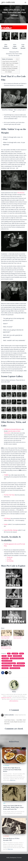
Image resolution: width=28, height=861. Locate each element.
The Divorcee (20, 192)
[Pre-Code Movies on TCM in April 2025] (6, 633)
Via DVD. (9, 559)
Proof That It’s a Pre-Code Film (10, 61)
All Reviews (14, 653)
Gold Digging (5, 658)
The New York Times (9, 495)
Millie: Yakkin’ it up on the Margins (10, 63)
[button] (3, 387)
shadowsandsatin (9, 715)
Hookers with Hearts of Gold (17, 658)
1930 (4, 803)
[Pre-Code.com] (8, 2)
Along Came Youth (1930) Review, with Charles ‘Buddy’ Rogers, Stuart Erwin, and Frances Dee (13, 807)
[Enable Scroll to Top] (25, 858)
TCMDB (6, 475)
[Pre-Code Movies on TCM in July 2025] (18, 633)
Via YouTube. (10, 561)
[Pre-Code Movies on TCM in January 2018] (6, 643)
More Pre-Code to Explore (9, 70)
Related (10, 71)
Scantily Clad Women (6, 665)
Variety (5, 524)
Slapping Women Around (19, 665)
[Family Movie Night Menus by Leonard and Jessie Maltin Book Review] (14, 755)
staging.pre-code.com (6, 697)
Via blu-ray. (10, 557)
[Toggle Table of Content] (16, 59)
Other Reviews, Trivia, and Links (10, 66)
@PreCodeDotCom (13, 700)
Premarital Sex (21, 663)
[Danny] (14, 684)
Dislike (21, 653)
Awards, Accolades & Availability (10, 68)
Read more (12, 780)
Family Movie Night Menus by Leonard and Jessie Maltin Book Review (12, 769)
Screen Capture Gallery (8, 64)
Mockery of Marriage (6, 660)
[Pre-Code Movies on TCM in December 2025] (14, 825)
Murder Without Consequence (8, 663)
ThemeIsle (19, 857)
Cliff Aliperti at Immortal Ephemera (12, 429)
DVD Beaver (7, 518)
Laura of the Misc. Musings (11, 530)
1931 (9, 653)
